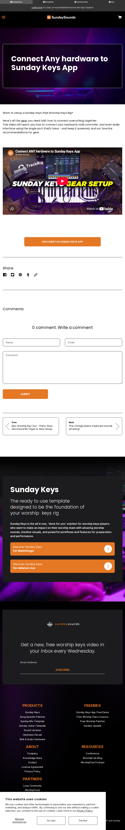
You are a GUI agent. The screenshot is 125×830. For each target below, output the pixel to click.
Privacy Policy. (85, 810)
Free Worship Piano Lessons (92, 716)
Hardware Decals (32, 734)
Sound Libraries (32, 730)
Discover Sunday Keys (24, 544)
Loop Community (32, 785)
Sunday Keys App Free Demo (92, 712)
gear (24, 121)
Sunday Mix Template (33, 721)
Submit (25, 394)
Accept (51, 820)
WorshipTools (32, 790)
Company (32, 753)
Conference (92, 753)
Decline (83, 820)
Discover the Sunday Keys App (62, 241)
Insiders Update (92, 725)
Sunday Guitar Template (32, 725)
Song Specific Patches (32, 716)
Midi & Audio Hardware (32, 739)
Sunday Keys (32, 712)
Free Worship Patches (92, 721)
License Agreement (32, 767)
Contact (32, 762)
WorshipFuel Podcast (92, 762)
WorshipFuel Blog (92, 758)
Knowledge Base (32, 758)
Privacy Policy (32, 771)
